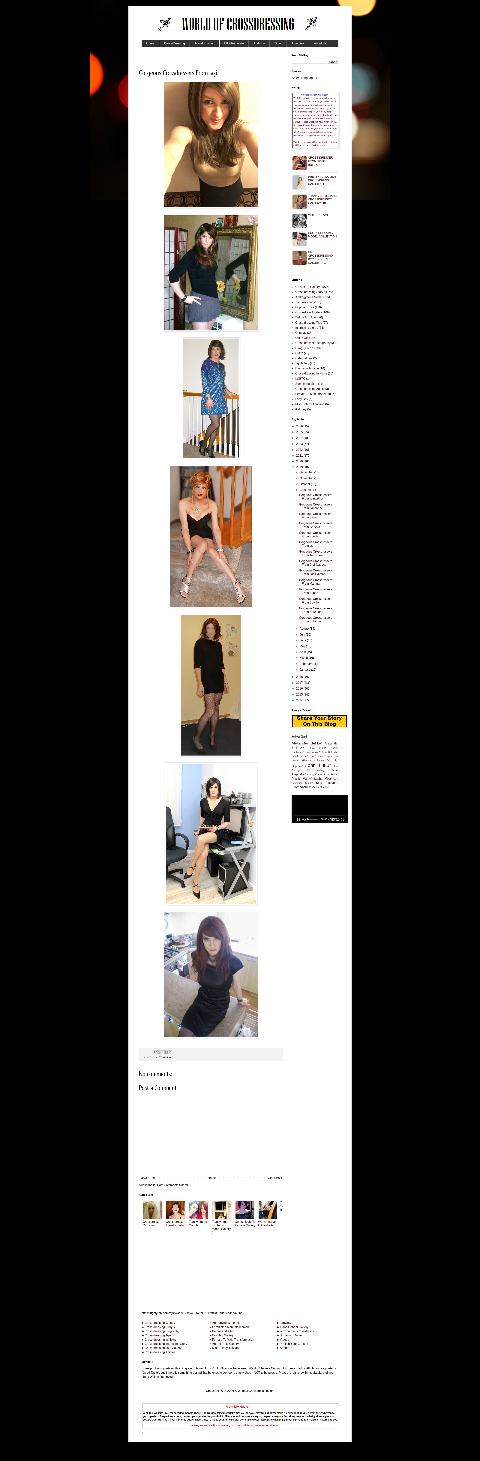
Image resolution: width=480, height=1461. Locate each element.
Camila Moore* (300, 756)
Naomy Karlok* (315, 774)
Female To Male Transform (313, 393)
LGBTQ (300, 378)
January (305, 669)
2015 (300, 694)
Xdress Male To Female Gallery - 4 (245, 1225)
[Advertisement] (211, 1268)
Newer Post (147, 1177)
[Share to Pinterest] (170, 1052)
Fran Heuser (325, 756)
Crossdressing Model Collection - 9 (322, 236)
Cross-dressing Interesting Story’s (167, 1343)
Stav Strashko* (301, 787)
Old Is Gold (302, 337)
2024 (300, 438)
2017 (300, 682)
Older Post (275, 1177)
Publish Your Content (292, 1343)
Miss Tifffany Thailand (309, 404)
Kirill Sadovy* (316, 770)
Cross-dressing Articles (160, 1352)
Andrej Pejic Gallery (224, 1343)
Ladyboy (284, 1322)
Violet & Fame (318, 214)
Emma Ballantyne (307, 368)
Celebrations (303, 358)
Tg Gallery (302, 363)
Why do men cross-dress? (295, 1331)
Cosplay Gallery (221, 1335)
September (307, 489)
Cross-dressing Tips (308, 322)
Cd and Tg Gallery (161, 1057)
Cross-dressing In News (311, 373)
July (303, 634)
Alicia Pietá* (317, 748)
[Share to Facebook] (166, 1052)
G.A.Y (299, 353)
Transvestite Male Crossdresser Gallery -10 (323, 199)
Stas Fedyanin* (327, 782)
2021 (300, 455)
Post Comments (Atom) (172, 1185)
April (303, 652)
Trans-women (304, 302)
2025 (300, 432)
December (307, 472)
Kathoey (300, 409)
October (305, 484)
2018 (300, 676)
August (305, 628)
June (303, 640)
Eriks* (313, 756)
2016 (300, 688)
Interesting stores (306, 327)
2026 (300, 426)
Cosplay (300, 332)
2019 (300, 467)
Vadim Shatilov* (320, 787)
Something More (306, 383)
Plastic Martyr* (302, 778)
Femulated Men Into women (229, 1327)
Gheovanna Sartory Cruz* (317, 760)
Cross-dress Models (308, 312)
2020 (300, 461)
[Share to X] (163, 1052)
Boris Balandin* (330, 752)
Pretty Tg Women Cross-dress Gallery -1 (322, 180)
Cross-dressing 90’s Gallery (162, 1347)
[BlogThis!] (159, 1052)
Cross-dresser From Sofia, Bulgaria (320, 161)
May (303, 646)
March (304, 657)
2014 (300, 700)
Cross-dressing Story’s (158, 1327)
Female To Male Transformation (231, 1339)
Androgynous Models (309, 297)
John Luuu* (318, 765)
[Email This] (156, 1052)
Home (212, 1177)
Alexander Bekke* (307, 743)
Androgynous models (224, 1322)
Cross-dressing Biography (160, 1331)
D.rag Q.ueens (305, 348)
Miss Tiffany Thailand (224, 1347)
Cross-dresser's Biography (313, 342)
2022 (300, 449)
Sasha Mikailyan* (326, 778)
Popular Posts (304, 307)
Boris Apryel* (313, 752)
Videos (283, 1339)
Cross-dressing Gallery (158, 1322)
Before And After (306, 317)
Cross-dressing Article (310, 388)
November (307, 478)
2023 (300, 444)
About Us (284, 1347)
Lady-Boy (301, 399)
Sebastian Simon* (302, 783)
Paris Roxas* (331, 774)
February (306, 663)
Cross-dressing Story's (310, 292)
